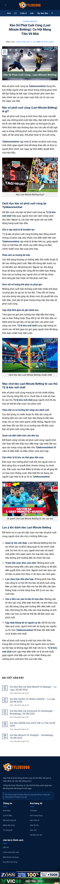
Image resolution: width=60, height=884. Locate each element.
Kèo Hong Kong (36, 816)
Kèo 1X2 (33, 830)
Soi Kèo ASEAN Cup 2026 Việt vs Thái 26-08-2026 (33, 724)
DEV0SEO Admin (47, 42)
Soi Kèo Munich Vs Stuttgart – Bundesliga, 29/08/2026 (31, 736)
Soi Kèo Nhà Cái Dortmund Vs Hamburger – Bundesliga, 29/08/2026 (32, 712)
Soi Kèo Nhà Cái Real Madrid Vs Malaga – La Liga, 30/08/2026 (33, 688)
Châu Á (23, 13)
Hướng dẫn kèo (30, 21)
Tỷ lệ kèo (33, 811)
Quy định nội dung (10, 862)
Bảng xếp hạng (9, 825)
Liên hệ (5, 847)
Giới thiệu (6, 811)
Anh (32, 13)
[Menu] (5, 5)
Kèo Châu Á (34, 820)
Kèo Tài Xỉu (34, 825)
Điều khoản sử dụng (11, 857)
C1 (15, 13)
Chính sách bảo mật (11, 852)
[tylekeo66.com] (30, 5)
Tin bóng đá (7, 830)
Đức (9, 13)
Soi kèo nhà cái (36, 835)
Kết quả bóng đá (9, 820)
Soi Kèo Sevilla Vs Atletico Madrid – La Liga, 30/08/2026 (32, 700)
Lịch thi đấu (7, 816)
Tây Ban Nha (42, 13)
